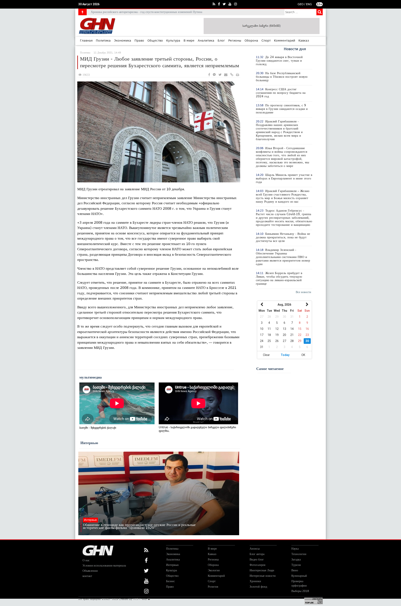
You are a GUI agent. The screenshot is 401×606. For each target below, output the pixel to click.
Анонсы (255, 548)
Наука (295, 548)
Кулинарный (299, 575)
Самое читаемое (270, 369)
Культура (173, 40)
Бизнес (170, 581)
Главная (86, 40)
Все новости (303, 292)
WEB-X (137, 599)
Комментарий (284, 40)
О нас (86, 560)
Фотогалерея (257, 565)
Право (139, 40)
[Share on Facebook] (209, 74)
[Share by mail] (225, 74)
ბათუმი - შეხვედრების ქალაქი (97, 427)
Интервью (89, 443)
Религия (213, 586)
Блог (221, 40)
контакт (87, 576)
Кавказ (303, 40)
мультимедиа (90, 377)
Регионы (234, 40)
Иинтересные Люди (262, 570)
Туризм (296, 565)
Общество (155, 40)
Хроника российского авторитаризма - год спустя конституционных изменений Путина (146, 12)
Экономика (122, 40)
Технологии (298, 554)
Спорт (266, 40)
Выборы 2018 (300, 591)
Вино (294, 570)
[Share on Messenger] (214, 74)
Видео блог (257, 559)
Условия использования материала (104, 565)
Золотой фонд (258, 586)
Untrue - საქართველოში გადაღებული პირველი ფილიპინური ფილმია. (197, 429)
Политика (103, 40)
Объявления (90, 570)
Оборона (251, 40)
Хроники (255, 581)
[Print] (237, 74)
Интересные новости (263, 575)
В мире (189, 40)
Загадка (296, 559)
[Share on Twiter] (219, 74)
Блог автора (257, 554)
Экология (214, 570)
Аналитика (206, 40)
